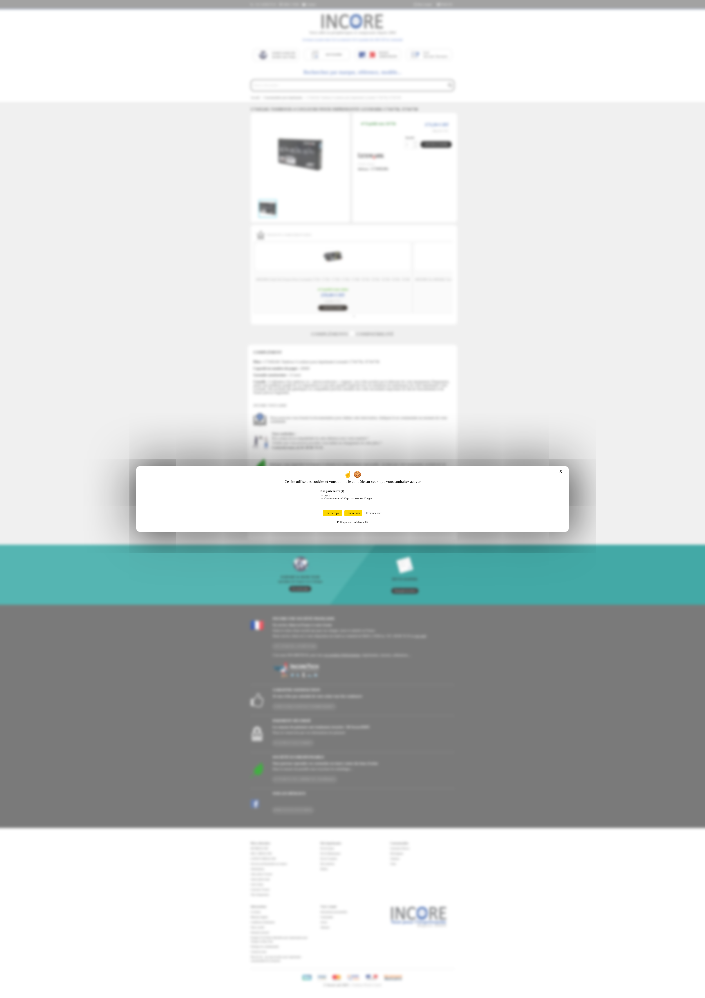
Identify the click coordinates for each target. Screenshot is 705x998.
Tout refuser (353, 513)
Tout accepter (333, 513)
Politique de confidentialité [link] (352, 522)
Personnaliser (373, 513)
